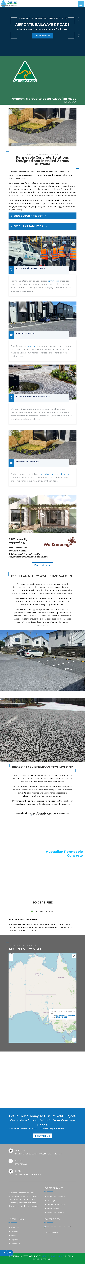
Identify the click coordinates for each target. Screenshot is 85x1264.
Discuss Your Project (27, 216)
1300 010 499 (21, 1164)
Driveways (51, 1201)
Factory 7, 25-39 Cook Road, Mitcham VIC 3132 (38, 1154)
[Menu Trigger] (81, 4)
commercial (53, 281)
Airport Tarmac (53, 1209)
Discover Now (42, 36)
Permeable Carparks (55, 1213)
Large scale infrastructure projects (42, 18)
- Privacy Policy (51, 1233)
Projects (14, 1240)
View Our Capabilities (27, 226)
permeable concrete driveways (54, 474)
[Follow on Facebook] (3, 1253)
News (13, 1236)
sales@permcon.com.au (28, 1174)
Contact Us (42, 1136)
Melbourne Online (53, 1256)
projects (32, 346)
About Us (15, 1228)
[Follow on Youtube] (9, 1253)
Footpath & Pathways (56, 1205)
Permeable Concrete (56, 1197)
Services (14, 1232)
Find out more (42, 565)
